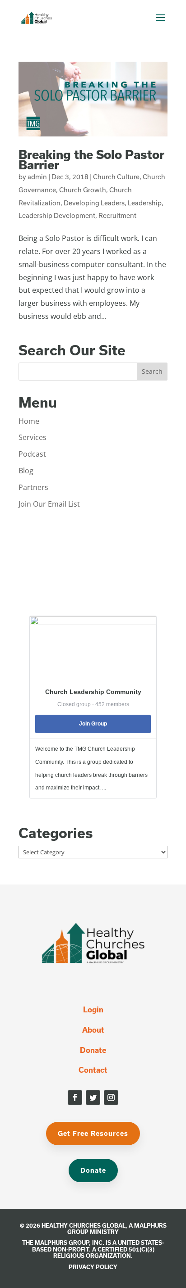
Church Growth (82, 190)
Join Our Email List (49, 504)
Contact (93, 1070)
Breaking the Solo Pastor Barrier (91, 159)
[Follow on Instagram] (111, 1097)
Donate (93, 1050)
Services (32, 437)
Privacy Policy (93, 1267)
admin (37, 177)
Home (29, 421)
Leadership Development (57, 215)
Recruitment (117, 215)
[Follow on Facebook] (75, 1097)
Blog (26, 471)
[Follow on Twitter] (93, 1097)
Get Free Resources (93, 1133)
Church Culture (116, 177)
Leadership (145, 203)
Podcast (32, 454)
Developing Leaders (94, 203)
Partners (33, 487)
